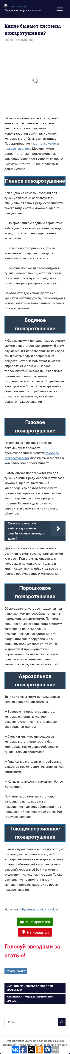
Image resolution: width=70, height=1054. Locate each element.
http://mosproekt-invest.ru (39, 909)
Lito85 (8, 40)
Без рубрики (24, 40)
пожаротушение (16, 970)
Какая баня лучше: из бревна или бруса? (30, 998)
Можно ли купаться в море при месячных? (30, 988)
